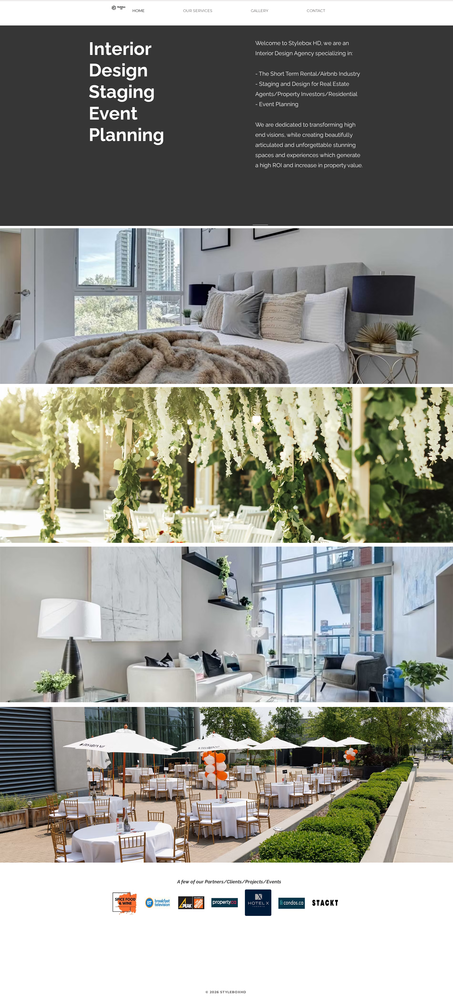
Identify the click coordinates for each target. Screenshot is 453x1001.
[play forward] (334, 902)
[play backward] (117, 902)
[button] (197, 11)
